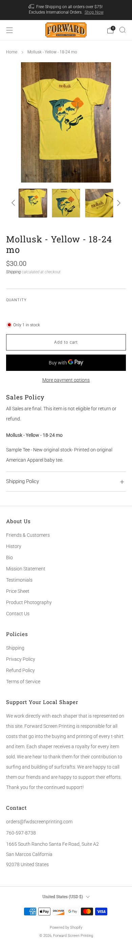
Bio (9, 557)
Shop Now (94, 12)
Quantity (16, 300)
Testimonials (19, 580)
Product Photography (29, 602)
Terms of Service (23, 681)
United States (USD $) (62, 896)
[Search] (122, 30)
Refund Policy (20, 670)
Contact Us (17, 613)
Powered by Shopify (66, 927)
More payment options (66, 380)
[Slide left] (14, 203)
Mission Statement (25, 568)
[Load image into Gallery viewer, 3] (99, 203)
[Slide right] (117, 203)
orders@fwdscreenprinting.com (39, 821)
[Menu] (9, 30)
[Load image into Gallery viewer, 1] (33, 203)
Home (11, 52)
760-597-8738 (21, 833)
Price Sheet (17, 591)
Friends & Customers (28, 535)
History (13, 546)
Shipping (13, 272)
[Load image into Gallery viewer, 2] (66, 203)
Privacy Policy (20, 659)
